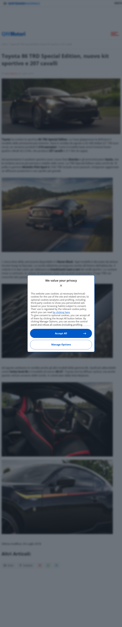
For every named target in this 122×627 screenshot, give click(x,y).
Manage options (61, 344)
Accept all (61, 333)
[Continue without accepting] (61, 285)
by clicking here (61, 312)
